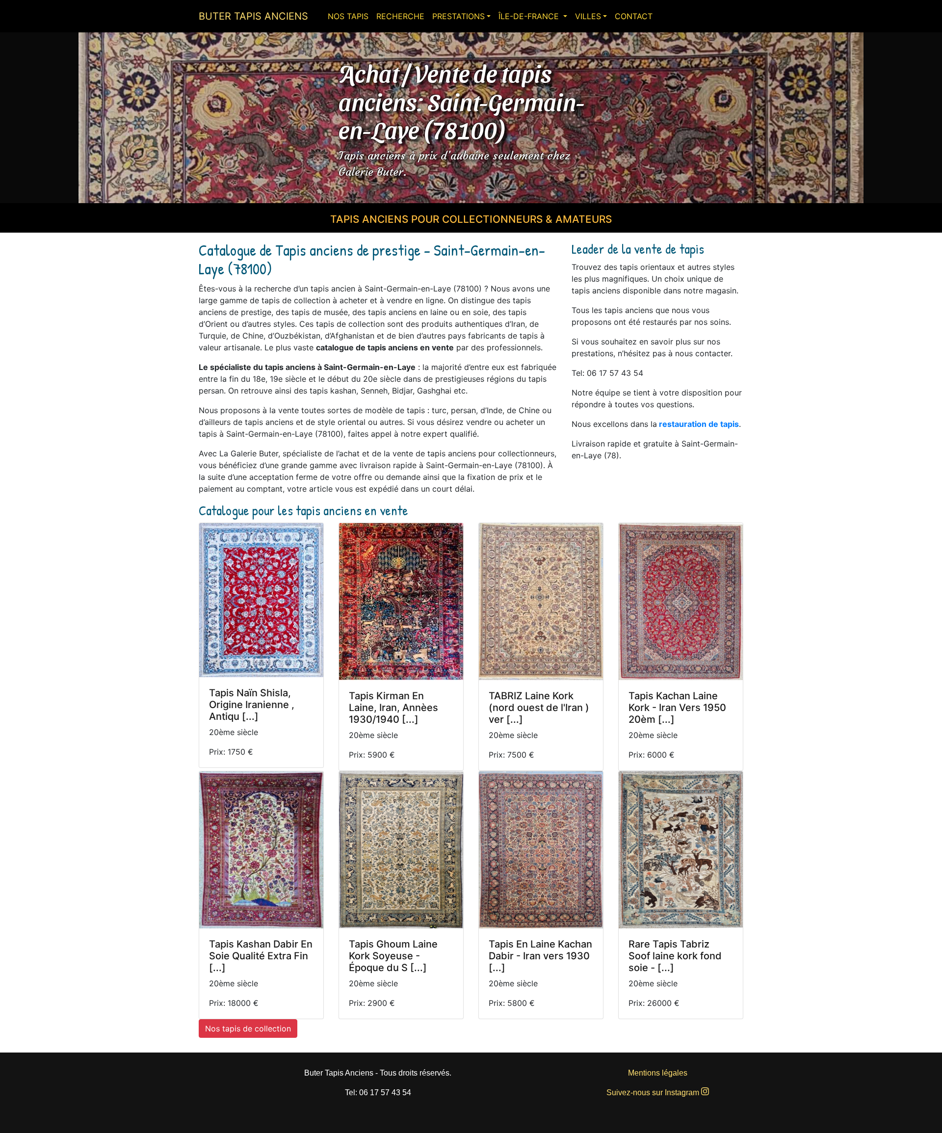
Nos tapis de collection (248, 1028)
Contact (634, 16)
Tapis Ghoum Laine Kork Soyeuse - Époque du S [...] (393, 956)
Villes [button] (588, 16)
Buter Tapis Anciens (253, 16)
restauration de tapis (699, 424)
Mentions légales (657, 1073)
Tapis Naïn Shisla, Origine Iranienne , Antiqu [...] (251, 704)
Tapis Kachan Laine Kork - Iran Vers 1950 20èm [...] (677, 707)
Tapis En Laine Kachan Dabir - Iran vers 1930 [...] (540, 956)
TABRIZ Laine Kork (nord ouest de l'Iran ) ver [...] (539, 707)
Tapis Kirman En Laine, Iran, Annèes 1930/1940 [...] (393, 707)
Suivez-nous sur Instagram (653, 1092)
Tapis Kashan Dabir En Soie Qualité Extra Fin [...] (261, 956)
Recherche (400, 16)
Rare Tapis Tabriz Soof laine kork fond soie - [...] (675, 956)
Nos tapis (348, 16)
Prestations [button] (458, 16)
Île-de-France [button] (529, 16)
